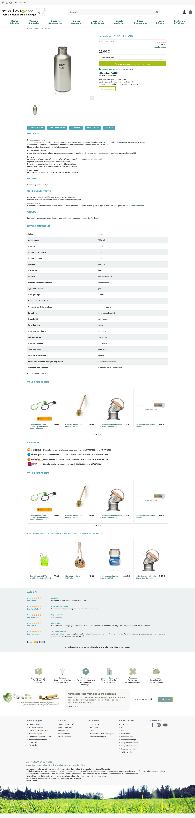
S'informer (156, 678)
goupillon (71, 197)
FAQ (122, 730)
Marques (22, 2)
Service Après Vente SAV (38, 730)
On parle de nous (65, 727)
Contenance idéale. (59, 606)
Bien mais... (56, 623)
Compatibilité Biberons (129, 746)
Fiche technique (57, 128)
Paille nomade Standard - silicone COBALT (109, 577)
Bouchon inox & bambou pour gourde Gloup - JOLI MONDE (75, 426)
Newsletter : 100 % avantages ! (102, 733)
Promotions (94, 724)
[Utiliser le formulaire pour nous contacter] (16, 2)
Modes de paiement (36, 727)
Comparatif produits (128, 749)
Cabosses (132, 678)
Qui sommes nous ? (66, 724)
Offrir (92, 730)
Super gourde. (57, 615)
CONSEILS (125, 724)
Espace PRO (64, 730)
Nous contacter (65, 736)
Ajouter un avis (160, 47)
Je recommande (58, 631)
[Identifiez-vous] (184, 12)
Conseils (62, 678)
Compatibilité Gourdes (129, 743)
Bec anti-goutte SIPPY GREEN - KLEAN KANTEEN (40, 425)
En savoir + (73, 706)
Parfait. (54, 598)
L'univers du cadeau (109, 678)
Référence (102, 42)
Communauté (64, 733)
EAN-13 (30, 374)
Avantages (86, 678)
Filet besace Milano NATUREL (72, 577)
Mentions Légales (35, 733)
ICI (132, 82)
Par (31, 601)
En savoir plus (36, 128)
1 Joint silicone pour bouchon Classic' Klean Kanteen (146, 577)
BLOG (123, 727)
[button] (94, 434)
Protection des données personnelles (38, 740)
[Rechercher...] (157, 12)
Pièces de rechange (128, 739)
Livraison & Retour (36, 724)
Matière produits (127, 736)
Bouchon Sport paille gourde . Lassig (146, 425)
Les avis (109, 128)
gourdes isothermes (136, 205)
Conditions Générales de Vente (40, 736)
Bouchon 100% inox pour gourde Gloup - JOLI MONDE (109, 426)
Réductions (94, 727)
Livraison (76, 128)
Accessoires (93, 128)
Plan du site (33, 745)
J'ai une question (107, 89)
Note (29, 598)
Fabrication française (98, 736)
